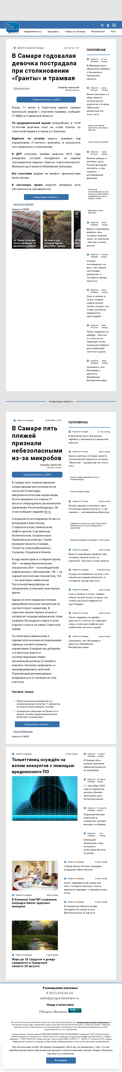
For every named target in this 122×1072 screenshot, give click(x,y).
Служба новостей (68, 87)
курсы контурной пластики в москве (97, 126)
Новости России (95, 89)
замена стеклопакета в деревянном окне (98, 195)
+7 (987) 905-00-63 (27, 1039)
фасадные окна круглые (95, 211)
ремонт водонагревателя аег (83, 477)
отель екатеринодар (23, 731)
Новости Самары (95, 60)
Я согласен (61, 1060)
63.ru (47, 511)
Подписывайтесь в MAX (46, 99)
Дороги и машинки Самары (30, 48)
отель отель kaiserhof (23, 204)
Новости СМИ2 (20, 209)
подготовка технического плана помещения (88, 524)
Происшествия (21, 88)
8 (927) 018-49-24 (59, 993)
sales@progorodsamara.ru (59, 998)
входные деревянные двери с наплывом (89, 540)
